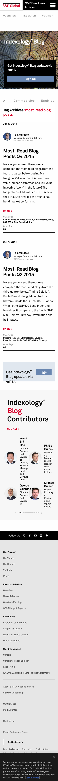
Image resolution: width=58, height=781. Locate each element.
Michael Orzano (49, 484)
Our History (9, 564)
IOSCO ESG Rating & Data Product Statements (26, 672)
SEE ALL (12, 428)
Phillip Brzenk (48, 447)
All (5, 100)
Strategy (43, 340)
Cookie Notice (42, 749)
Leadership (9, 666)
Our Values (8, 558)
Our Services (9, 704)
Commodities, (10, 219)
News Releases (11, 596)
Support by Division (13, 628)
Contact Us (8, 721)
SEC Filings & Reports (14, 608)
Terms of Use (27, 749)
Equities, (21, 219)
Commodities (24, 100)
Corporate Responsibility (16, 660)
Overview (9, 15)
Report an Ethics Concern (16, 634)
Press (6, 576)
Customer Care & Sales (15, 622)
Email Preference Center (16, 732)
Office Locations (11, 640)
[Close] (54, 757)
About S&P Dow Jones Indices (18, 686)
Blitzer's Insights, (11, 338)
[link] (23, 535)
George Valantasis (26, 487)
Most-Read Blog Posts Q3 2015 (21, 271)
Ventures (7, 570)
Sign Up (30, 78)
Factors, (30, 219)
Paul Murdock (21, 134)
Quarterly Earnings (12, 602)
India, (51, 219)
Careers (7, 654)
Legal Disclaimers (11, 749)
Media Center (10, 709)
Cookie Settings (15, 742)
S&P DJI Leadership (13, 692)
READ (6, 211)
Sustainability (25, 222)
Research (29, 15)
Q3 (4, 347)
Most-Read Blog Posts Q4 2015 (21, 153)
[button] (15, 512)
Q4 (4, 229)
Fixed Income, (41, 219)
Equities (47, 100)
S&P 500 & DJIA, (10, 222)
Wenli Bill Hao (23, 441)
